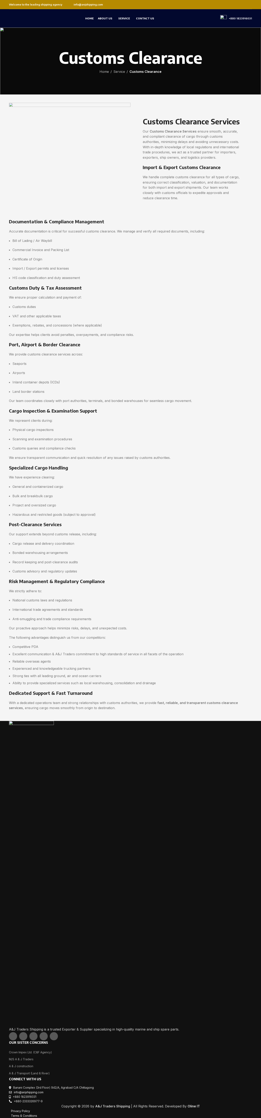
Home (104, 72)
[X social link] (234, 4)
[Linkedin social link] (44, 1036)
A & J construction (21, 1066)
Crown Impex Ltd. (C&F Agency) (30, 1052)
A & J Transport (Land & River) (29, 1073)
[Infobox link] (85, 4)
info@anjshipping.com (28, 1092)
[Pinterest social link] (249, 4)
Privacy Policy (20, 1111)
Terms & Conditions (24, 1115)
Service (119, 72)
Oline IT (194, 1106)
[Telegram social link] (54, 1036)
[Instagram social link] (239, 4)
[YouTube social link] (244, 4)
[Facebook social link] (228, 4)
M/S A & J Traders (21, 1059)
